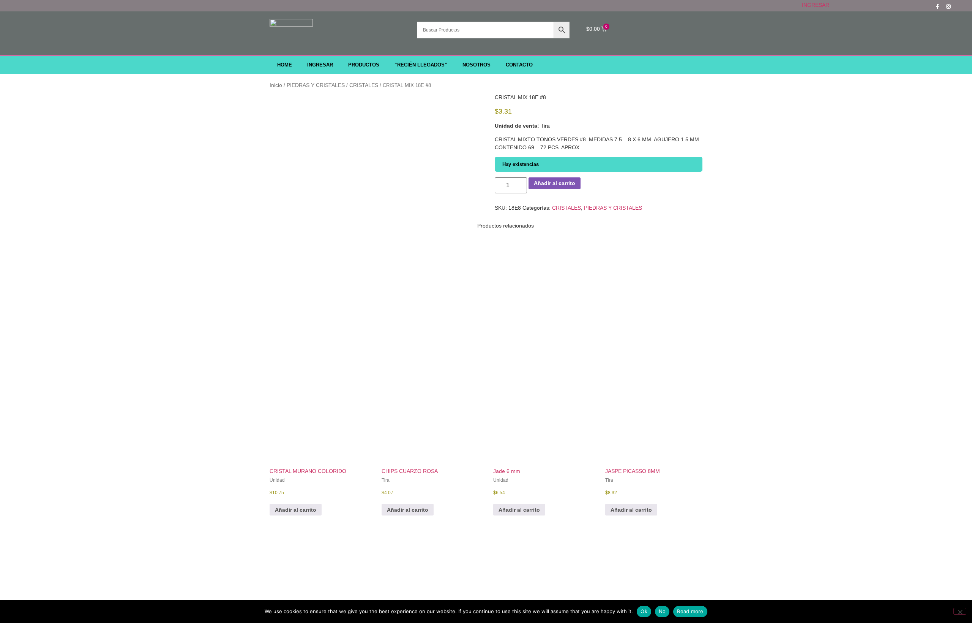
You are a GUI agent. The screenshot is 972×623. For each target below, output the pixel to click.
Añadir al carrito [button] (295, 510)
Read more (690, 611)
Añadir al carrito (554, 183)
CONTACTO (519, 65)
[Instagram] (948, 6)
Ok (644, 611)
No (662, 611)
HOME (284, 65)
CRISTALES (363, 85)
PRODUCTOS (363, 65)
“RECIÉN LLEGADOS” (420, 65)
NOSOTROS (476, 65)
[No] (959, 611)
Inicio (276, 85)
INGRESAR (815, 5)
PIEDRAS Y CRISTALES (316, 85)
